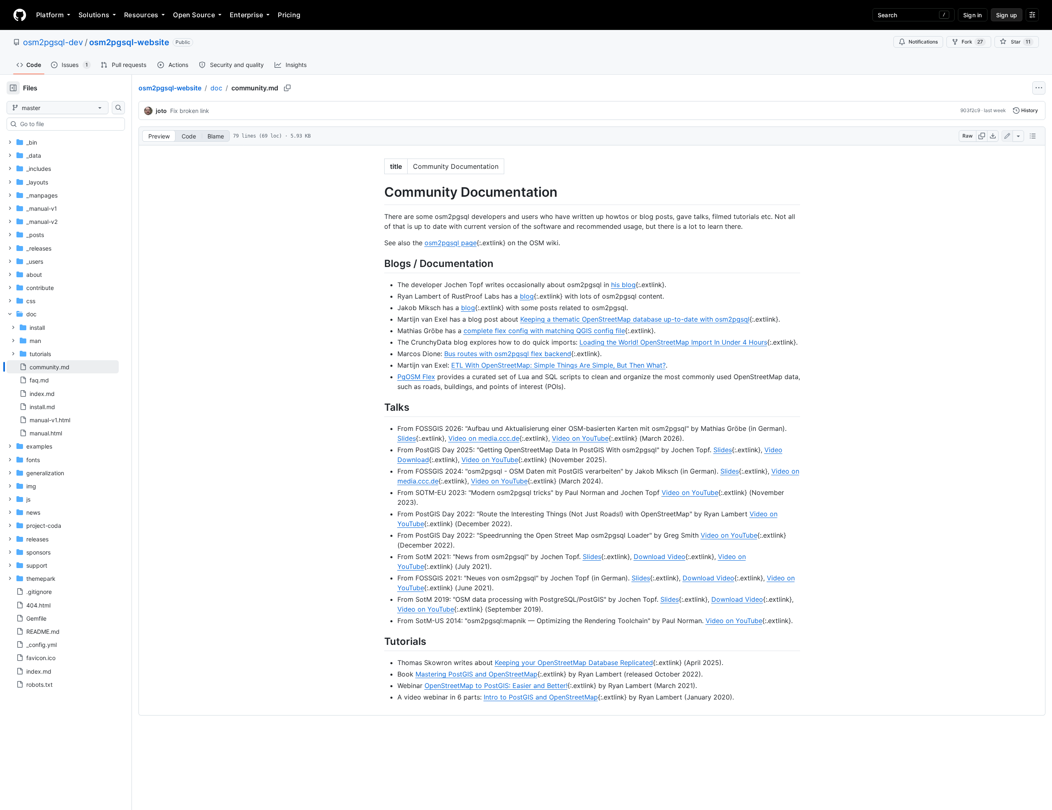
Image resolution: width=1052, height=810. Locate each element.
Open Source (194, 15)
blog (527, 296)
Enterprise (246, 15)
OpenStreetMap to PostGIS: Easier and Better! (496, 685)
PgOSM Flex (416, 377)
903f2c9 (970, 110)
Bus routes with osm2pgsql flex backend (507, 354)
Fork (972, 42)
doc (216, 88)
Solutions (93, 15)
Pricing (289, 15)
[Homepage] (19, 14)
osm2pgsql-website (129, 42)
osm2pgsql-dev (53, 42)
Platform (50, 15)
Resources (141, 15)
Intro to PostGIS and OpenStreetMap (541, 697)
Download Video (659, 556)
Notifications (923, 42)
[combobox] (69, 124)
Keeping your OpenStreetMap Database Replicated (574, 662)
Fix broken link (189, 110)
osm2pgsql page (450, 243)
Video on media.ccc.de (483, 438)
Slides (406, 438)
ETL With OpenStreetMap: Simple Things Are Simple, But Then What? (558, 365)
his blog (623, 285)
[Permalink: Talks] (378, 407)
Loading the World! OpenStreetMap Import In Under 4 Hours (673, 342)
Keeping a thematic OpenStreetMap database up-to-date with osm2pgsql (635, 319)
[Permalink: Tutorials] (378, 641)
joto (161, 110)
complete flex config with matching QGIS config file (544, 331)
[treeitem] (63, 366)
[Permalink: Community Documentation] (378, 192)
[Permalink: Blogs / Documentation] (378, 263)
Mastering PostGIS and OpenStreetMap (476, 674)
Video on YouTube (580, 438)
